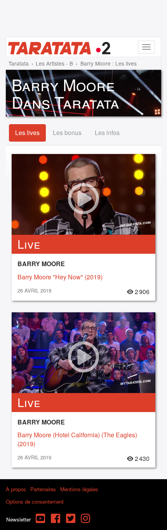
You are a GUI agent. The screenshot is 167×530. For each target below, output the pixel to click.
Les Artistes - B (54, 63)
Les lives (27, 132)
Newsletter (18, 519)
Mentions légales (79, 489)
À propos (16, 489)
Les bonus (67, 132)
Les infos (107, 132)
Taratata (19, 63)
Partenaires (43, 489)
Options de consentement (35, 501)
